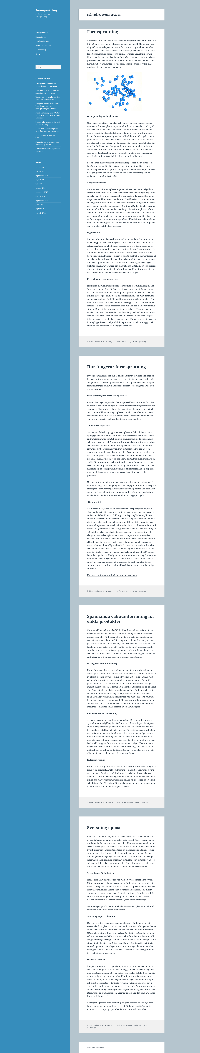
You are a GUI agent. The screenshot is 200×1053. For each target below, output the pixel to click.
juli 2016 (39, 184)
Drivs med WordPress (95, 1047)
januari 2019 (41, 167)
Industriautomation (43, 45)
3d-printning (41, 50)
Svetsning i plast (104, 827)
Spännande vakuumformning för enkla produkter (120, 618)
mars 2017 (40, 171)
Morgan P (112, 341)
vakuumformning (125, 633)
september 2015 (42, 200)
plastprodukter (141, 1025)
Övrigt (38, 54)
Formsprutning (46, 10)
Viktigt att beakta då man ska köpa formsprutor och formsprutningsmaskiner (47, 106)
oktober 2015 (41, 196)
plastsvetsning (93, 1028)
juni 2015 (39, 204)
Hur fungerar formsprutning (116, 366)
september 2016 (42, 175)
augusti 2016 (41, 180)
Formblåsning (41, 37)
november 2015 (42, 192)
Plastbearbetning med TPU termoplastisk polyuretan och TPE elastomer (48, 115)
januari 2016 (41, 188)
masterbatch (122, 508)
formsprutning (140, 341)
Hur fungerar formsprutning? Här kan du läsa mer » (112, 575)
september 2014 (42, 209)
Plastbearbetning (42, 41)
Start (37, 28)
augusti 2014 (41, 213)
